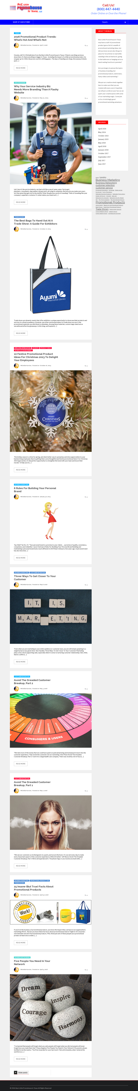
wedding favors (113, 211)
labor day (114, 196)
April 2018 (102, 146)
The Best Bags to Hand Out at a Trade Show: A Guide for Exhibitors (35, 222)
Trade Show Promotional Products (112, 207)
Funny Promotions (107, 192)
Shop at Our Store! (21, 22)
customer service (104, 187)
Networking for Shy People (117, 197)
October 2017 (103, 153)
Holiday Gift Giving (100, 196)
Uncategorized (20, 82)
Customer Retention (37, 572)
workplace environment (114, 213)
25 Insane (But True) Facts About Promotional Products (33, 888)
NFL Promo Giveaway (104, 199)
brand (97, 177)
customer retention (105, 185)
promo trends (99, 205)
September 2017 (104, 157)
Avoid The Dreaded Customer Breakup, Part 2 (32, 682)
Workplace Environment (23, 350)
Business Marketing (21, 484)
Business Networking (22, 957)
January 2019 (103, 139)
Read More (20, 68)
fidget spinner (118, 190)
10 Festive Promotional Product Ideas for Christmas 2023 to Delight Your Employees (36, 357)
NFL (97, 199)
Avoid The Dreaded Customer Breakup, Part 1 (32, 784)
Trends (17, 33)
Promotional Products (110, 202)
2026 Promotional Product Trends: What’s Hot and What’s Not (35, 38)
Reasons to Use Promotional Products (113, 205)
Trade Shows (19, 217)
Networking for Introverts (102, 197)
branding (103, 177)
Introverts (108, 196)
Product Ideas (46, 348)
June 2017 (102, 164)
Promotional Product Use (39, 880)
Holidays (36, 348)
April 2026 (102, 129)
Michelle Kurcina (26, 45)
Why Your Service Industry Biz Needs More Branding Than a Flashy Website (36, 89)
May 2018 (102, 143)
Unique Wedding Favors (102, 211)
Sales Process (99, 207)
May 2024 (102, 132)
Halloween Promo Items (119, 194)
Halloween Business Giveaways (104, 194)
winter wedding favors (101, 213)
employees (111, 190)
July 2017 (101, 160)
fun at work (99, 192)
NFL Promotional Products (117, 199)
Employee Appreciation (22, 348)
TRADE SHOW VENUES (115, 209)
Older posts (22, 1072)
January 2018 (103, 150)
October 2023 (103, 136)
